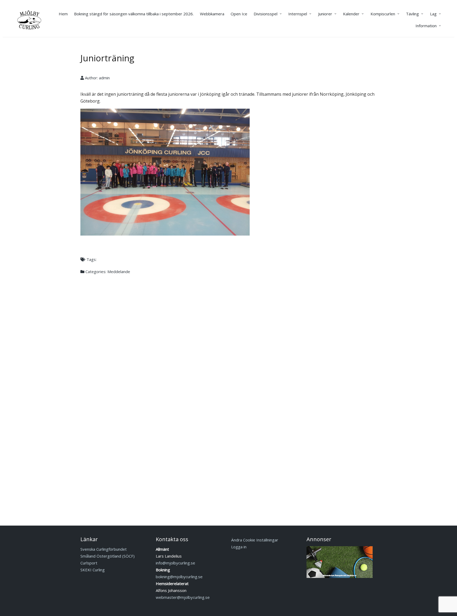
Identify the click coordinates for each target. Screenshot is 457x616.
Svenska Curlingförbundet (103, 549)
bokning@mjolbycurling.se (179, 576)
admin (104, 77)
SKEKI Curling (92, 569)
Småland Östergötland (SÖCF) (107, 556)
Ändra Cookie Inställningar (254, 540)
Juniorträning (107, 58)
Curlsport (88, 563)
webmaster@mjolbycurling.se (183, 597)
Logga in (238, 546)
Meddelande (118, 271)
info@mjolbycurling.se (175, 563)
